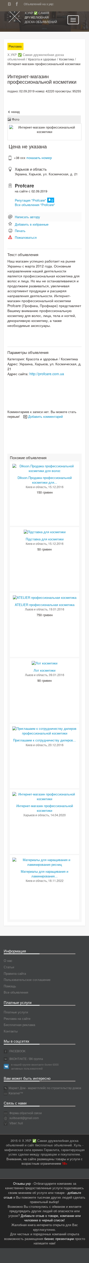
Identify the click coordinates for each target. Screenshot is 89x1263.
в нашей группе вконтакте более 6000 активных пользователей (35, 1066)
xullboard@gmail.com (24, 1118)
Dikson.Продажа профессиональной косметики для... (45, 480)
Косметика (66, 59)
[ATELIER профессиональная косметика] (44, 597)
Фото (15, 119)
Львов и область (36, 609)
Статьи (9, 967)
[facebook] (18, 3)
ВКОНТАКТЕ (18, 1058)
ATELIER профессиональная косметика (44, 604)
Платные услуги (16, 1012)
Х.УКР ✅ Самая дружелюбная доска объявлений (41, 17)
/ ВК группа (35, 1058)
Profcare (24, 185)
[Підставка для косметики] (45, 531)
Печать (20, 230)
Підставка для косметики (45, 539)
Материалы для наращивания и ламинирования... (44, 873)
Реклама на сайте (17, 1018)
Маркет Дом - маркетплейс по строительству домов (45, 1088)
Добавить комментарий (45, 416)
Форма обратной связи (25, 1113)
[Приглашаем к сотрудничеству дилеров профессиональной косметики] (44, 730)
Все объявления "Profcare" (35, 204)
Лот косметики (44, 670)
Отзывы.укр (22, 1183)
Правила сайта (15, 973)
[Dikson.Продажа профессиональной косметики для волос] (44, 468)
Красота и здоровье (42, 59)
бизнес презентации (59, 1238)
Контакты (11, 1031)
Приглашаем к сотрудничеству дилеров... (44, 740)
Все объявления (16, 992)
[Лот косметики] (44, 662)
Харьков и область (31, 169)
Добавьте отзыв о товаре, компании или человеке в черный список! (51, 1218)
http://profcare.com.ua (46, 373)
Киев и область (36, 487)
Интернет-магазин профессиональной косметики (44, 808)
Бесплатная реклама (19, 1024)
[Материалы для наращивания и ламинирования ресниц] (44, 861)
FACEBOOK (17, 1051)
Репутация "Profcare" (30, 200)
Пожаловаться (26, 237)
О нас (8, 960)
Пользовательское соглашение (27, 979)
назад (15, 111)
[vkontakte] (10, 3)
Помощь (10, 986)
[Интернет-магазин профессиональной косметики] (44, 796)
